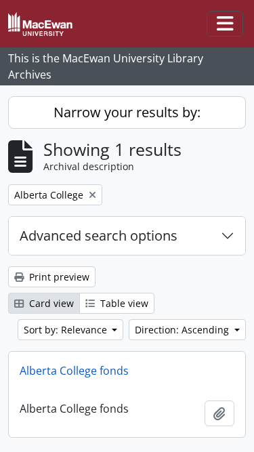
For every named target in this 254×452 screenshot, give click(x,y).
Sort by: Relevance (67, 329)
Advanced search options (98, 235)
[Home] (45, 24)
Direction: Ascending (183, 329)
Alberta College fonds (74, 370)
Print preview (57, 276)
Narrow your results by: (127, 112)
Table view (123, 303)
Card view (50, 303)
